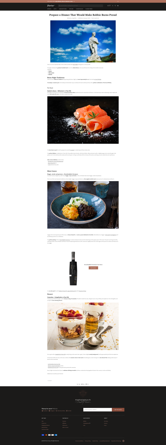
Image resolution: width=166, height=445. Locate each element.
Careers (105, 423)
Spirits (49, 8)
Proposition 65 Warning (116, 441)
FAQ (118, 1)
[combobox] (80, 5)
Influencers (64, 425)
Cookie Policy (95, 441)
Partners (64, 421)
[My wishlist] (115, 5)
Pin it (88, 384)
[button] (118, 5)
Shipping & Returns (46, 425)
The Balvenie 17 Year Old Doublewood (55, 161)
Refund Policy (44, 427)
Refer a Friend (65, 427)
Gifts (55, 8)
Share (84, 384)
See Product (93, 267)
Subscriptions (63, 8)
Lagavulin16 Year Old (71, 291)
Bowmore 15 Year (82, 291)
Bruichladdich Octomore (65, 239)
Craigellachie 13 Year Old (60, 354)
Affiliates (64, 423)
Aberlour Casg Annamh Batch (54, 365)
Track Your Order (45, 429)
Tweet (79, 384)
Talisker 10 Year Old (63, 291)
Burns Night (75, 64)
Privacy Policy (88, 441)
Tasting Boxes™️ (86, 423)
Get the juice (118, 409)
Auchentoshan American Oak (54, 364)
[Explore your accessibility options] (123, 441)
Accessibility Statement (105, 441)
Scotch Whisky (98, 79)
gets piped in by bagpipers (111, 234)
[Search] (59, 5)
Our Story (106, 421)
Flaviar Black (79, 8)
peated (72, 150)
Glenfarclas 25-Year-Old (53, 367)
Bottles (84, 421)
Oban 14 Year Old (51, 163)
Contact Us (44, 423)
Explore (71, 8)
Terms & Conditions (79, 441)
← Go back (49, 380)
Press (105, 425)
